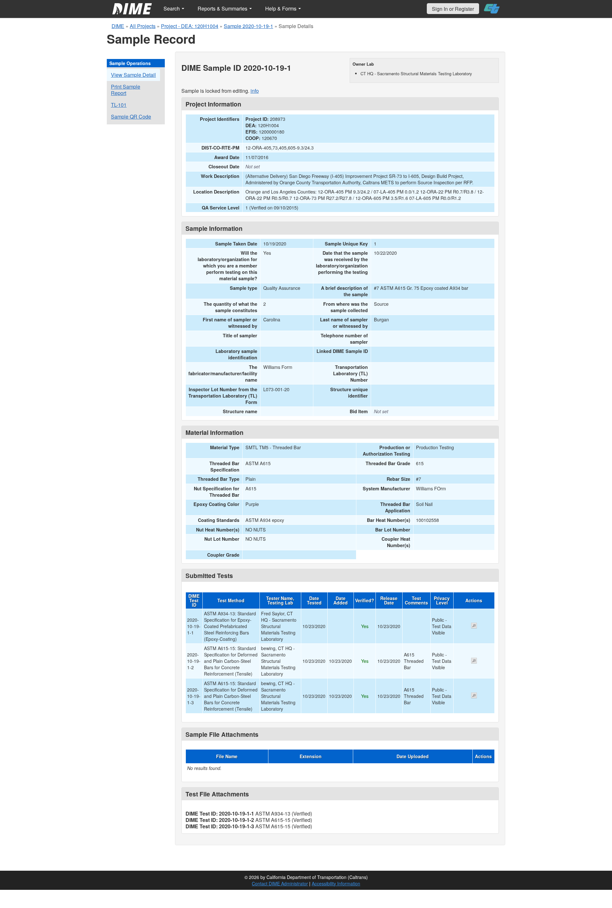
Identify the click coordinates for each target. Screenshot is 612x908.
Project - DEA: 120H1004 (189, 26)
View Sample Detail (133, 74)
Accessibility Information (336, 883)
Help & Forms (281, 8)
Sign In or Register (453, 8)
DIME (118, 26)
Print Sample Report (125, 90)
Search (172, 8)
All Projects (143, 26)
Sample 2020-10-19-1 (248, 26)
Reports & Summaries (223, 8)
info (255, 90)
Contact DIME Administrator (280, 883)
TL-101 (119, 104)
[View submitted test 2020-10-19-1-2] (474, 661)
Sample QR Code (131, 116)
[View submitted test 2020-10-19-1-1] (474, 626)
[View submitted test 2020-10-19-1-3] (474, 696)
